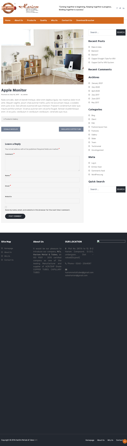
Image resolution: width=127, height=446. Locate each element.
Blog (93, 115)
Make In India (96, 47)
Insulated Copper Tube (71, 129)
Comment (10, 154)
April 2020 (96, 91)
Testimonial (96, 146)
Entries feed (96, 167)
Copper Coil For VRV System (103, 63)
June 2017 (96, 99)
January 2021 (97, 83)
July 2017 (95, 95)
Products (31, 20)
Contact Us (67, 20)
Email (8, 186)
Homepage (8, 248)
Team (94, 142)
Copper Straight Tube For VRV (103, 59)
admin (25, 94)
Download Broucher (85, 20)
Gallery (15, 119)
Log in (94, 163)
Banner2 (95, 51)
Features (95, 131)
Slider (94, 139)
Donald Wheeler (11, 129)
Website (8, 196)
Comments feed (98, 171)
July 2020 (96, 87)
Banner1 (95, 55)
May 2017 (95, 103)
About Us (19, 20)
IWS (36, 440)
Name (8, 175)
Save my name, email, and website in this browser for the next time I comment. (37, 210)
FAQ (93, 123)
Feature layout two (99, 127)
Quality (43, 20)
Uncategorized (97, 150)
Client (94, 119)
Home (7, 20)
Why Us (54, 20)
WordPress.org (97, 175)
